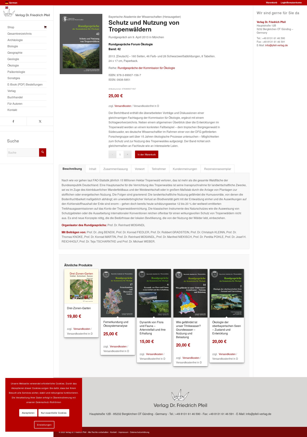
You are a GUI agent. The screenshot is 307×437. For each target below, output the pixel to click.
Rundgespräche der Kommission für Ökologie (146, 68)
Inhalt (92, 169)
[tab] (72, 169)
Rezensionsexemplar (217, 169)
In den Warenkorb (147, 154)
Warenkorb (271, 2)
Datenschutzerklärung (139, 432)
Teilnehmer (159, 169)
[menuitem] (26, 27)
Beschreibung (72, 169)
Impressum (123, 432)
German (13, 2)
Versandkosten (122, 106)
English (13, 7)
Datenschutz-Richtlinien (48, 402)
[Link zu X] (40, 121)
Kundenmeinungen (185, 169)
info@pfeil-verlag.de (276, 45)
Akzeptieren (28, 412)
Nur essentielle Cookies (54, 412)
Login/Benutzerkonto (291, 2)
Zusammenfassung (115, 169)
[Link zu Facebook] (13, 121)
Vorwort (140, 169)
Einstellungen (44, 424)
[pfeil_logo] (27, 13)
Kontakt (113, 432)
